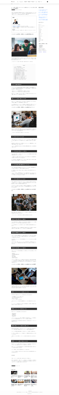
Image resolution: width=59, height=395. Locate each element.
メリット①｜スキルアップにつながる (19, 68)
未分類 (40, 37)
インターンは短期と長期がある (18, 66)
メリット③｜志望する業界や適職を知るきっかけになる (21, 70)
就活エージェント (41, 33)
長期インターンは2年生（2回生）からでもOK (20, 67)
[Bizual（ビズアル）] (12, 1)
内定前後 (40, 32)
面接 (39, 41)
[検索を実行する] (47, 1)
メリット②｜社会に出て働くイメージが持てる (20, 69)
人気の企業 (40, 29)
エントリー (40, 24)
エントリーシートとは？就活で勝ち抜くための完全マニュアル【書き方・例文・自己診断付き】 (43, 15)
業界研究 (40, 38)
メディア (40, 28)
